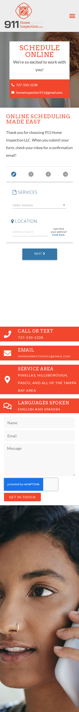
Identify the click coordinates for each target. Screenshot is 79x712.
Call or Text (35, 331)
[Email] (7, 353)
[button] (72, 16)
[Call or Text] (7, 334)
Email (26, 350)
